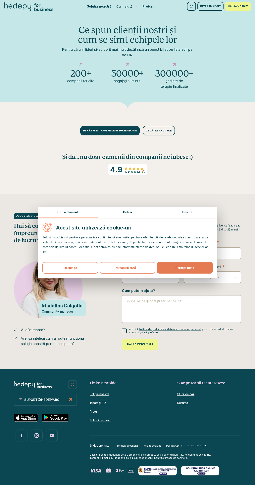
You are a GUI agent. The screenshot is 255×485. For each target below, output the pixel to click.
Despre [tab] (187, 212)
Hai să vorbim (238, 6)
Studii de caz (185, 394)
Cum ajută (124, 6)
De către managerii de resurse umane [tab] (110, 130)
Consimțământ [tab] (67, 212)
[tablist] (128, 130)
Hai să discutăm (140, 344)
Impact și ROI (98, 402)
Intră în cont (210, 6)
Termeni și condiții (127, 445)
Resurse (182, 402)
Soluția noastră (99, 6)
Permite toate (185, 267)
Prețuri (148, 6)
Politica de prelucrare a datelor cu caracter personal (170, 329)
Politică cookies (152, 445)
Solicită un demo (100, 420)
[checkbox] (124, 331)
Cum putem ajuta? (138, 291)
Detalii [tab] (127, 212)
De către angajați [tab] (159, 130)
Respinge (70, 267)
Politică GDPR (174, 445)
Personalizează (125, 267)
